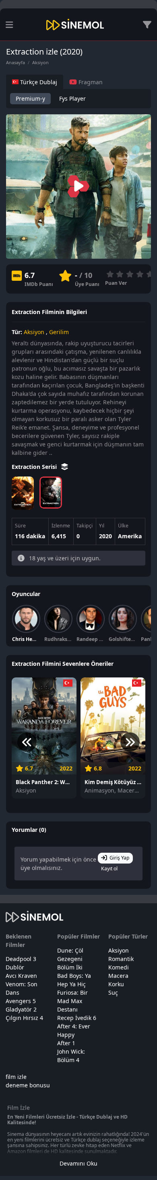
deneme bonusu (28, 1085)
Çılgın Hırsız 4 (24, 1018)
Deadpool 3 (21, 959)
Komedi (118, 967)
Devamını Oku (78, 1163)
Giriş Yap (119, 857)
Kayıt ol (109, 868)
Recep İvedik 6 (76, 1018)
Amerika (130, 536)
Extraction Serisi (35, 466)
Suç (113, 992)
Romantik (121, 959)
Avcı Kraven (21, 975)
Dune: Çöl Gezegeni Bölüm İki (70, 959)
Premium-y (30, 98)
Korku (116, 984)
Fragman (90, 82)
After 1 (66, 1043)
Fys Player (72, 98)
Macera (118, 975)
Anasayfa (15, 62)
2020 (105, 536)
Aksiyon (40, 62)
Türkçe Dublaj (38, 82)
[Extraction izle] (50, 492)
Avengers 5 (21, 1001)
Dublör (15, 967)
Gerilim (59, 332)
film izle (16, 1077)
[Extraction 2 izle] (23, 493)
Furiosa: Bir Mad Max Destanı (72, 1001)
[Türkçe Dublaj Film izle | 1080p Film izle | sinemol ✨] (75, 24)
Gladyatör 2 (21, 1009)
